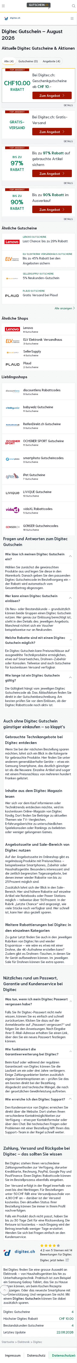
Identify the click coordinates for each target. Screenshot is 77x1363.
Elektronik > (25, 1342)
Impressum (13, 1355)
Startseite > (10, 1342)
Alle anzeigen (63, 308)
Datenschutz (36, 1355)
